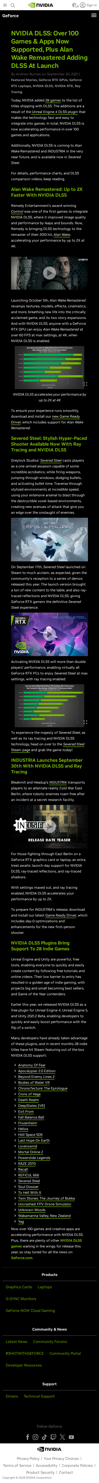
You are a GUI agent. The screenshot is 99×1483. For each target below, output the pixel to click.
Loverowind (27, 1146)
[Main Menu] (5, 5)
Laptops (45, 1287)
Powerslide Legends (34, 1158)
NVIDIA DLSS (43, 86)
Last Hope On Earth (34, 1140)
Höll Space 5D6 (30, 1134)
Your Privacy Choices (61, 1458)
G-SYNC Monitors (21, 1298)
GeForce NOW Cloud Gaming (30, 1310)
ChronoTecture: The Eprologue (42, 1088)
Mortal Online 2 (30, 1152)
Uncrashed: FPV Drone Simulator (44, 1204)
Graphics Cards (19, 1287)
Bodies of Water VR (34, 1082)
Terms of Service (17, 1465)
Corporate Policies (77, 1465)
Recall (23, 1169)
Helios (23, 1129)
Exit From (26, 1111)
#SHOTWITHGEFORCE (25, 1353)
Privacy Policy (28, 1458)
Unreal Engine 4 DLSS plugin (54, 112)
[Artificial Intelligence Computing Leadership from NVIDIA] (40, 5)
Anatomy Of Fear (32, 1065)
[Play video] (49, 273)
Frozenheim (27, 1123)
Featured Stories (24, 80)
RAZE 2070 (27, 1163)
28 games (53, 100)
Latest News (16, 1341)
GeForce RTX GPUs (53, 80)
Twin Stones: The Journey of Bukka (46, 1198)
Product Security (40, 1472)
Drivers (12, 1396)
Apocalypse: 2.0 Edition (36, 1071)
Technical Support (39, 1396)
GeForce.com (21, 1258)
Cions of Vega (29, 1094)
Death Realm (28, 1100)
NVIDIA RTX (64, 86)
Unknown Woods (32, 1210)
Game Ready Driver (60, 915)
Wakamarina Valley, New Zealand (44, 1215)
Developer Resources (24, 1365)
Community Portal (65, 1353)
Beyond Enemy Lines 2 (36, 1076)
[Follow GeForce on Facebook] (27, 1437)
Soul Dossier (28, 1186)
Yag (21, 1221)
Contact (66, 1472)
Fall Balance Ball (31, 1117)
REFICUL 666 (28, 1175)
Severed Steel (29, 1181)
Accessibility (46, 1465)
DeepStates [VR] (31, 1105)
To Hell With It (29, 1192)
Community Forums (50, 1341)
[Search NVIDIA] (13, 4)
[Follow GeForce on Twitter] (62, 1437)
